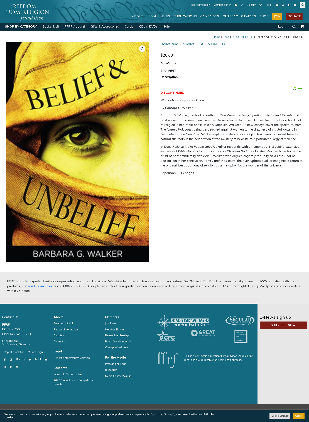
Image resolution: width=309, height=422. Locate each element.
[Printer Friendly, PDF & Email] (297, 88)
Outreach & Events (239, 16)
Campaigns (209, 16)
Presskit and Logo (115, 364)
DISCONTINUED (242, 37)
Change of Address (116, 347)
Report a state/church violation (72, 358)
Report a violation (200, 5)
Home (216, 37)
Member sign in (222, 5)
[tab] (169, 77)
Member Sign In (114, 329)
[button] (142, 48)
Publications (185, 16)
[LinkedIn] (289, 5)
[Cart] (302, 27)
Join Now (110, 323)
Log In (282, 26)
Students (60, 368)
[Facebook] (236, 5)
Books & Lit (51, 26)
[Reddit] (283, 5)
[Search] (294, 27)
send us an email (40, 286)
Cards (129, 26)
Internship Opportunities (68, 374)
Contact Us (10, 317)
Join (277, 16)
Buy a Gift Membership (119, 341)
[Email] (295, 5)
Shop (264, 16)
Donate (294, 16)
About (137, 16)
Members (112, 317)
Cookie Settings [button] (280, 415)
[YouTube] (277, 5)
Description (169, 77)
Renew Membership (117, 335)
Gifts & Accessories (105, 26)
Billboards (111, 370)
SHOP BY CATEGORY (21, 26)
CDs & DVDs (148, 26)
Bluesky (251, 5)
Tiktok (268, 5)
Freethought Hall (63, 323)
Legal (152, 16)
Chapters (59, 335)
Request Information (66, 329)
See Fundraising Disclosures (16, 344)
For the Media (115, 357)
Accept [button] (298, 415)
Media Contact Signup (118, 376)
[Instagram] (242, 5)
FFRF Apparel (75, 26)
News (165, 16)
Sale (166, 26)
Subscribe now (283, 325)
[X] (261, 5)
